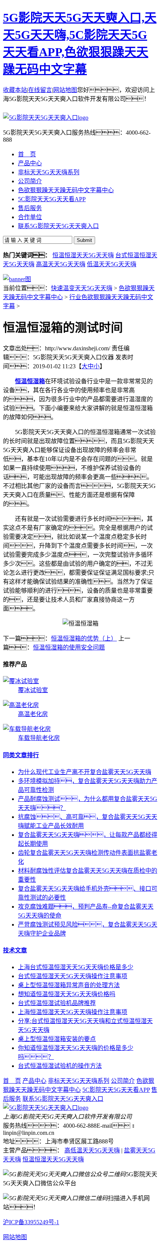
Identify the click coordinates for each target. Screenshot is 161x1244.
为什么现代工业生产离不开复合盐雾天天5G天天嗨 (84, 772)
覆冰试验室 (33, 690)
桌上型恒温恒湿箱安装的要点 (57, 1039)
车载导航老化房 (39, 738)
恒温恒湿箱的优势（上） (84, 638)
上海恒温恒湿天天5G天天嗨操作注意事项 (72, 1012)
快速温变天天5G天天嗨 (81, 288)
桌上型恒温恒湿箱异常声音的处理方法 (69, 985)
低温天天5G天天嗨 (111, 264)
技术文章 (15, 950)
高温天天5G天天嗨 (60, 264)
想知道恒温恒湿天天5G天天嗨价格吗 (66, 994)
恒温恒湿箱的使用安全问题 (69, 647)
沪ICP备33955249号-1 (31, 1222)
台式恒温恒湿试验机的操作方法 (60, 1066)
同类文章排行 (21, 755)
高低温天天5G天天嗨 (92, 1150)
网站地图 (65, 90)
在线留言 (40, 90)
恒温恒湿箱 (30, 381)
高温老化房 (33, 714)
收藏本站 (15, 90)
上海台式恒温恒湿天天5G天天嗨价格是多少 (75, 967)
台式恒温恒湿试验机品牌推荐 (57, 1003)
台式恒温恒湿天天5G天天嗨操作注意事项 (72, 976)
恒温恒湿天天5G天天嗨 (83, 255)
